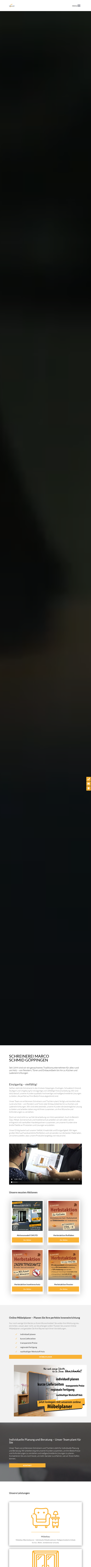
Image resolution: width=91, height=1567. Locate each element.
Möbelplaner (45, 1357)
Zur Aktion (27, 1240)
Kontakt (27, 1465)
